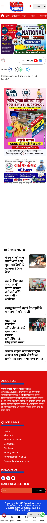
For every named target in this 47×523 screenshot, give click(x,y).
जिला (24, 16)
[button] (10, 69)
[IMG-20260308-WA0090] (25, 155)
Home (7, 431)
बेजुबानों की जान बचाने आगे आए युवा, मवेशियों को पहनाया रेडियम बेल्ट (15, 264)
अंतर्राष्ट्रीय (15, 16)
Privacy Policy (11, 452)
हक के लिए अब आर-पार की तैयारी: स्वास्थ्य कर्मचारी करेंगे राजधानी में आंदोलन (14, 290)
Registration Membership (16, 461)
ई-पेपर (12, 520)
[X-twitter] (8, 478)
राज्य (33, 16)
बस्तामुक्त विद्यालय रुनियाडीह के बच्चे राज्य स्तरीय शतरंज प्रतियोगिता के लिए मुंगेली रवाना (15, 331)
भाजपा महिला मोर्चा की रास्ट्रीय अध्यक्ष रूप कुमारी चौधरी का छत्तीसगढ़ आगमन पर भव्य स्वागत (24, 355)
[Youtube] (13, 478)
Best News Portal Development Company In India (23, 506)
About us (8, 435)
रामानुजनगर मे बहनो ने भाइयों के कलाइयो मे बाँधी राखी (23, 310)
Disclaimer (9, 448)
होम (7, 16)
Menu (42, 520)
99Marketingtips (23, 510)
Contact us (9, 444)
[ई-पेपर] (12, 517)
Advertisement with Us (15, 457)
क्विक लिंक (4, 520)
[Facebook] (3, 478)
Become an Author (13, 439)
